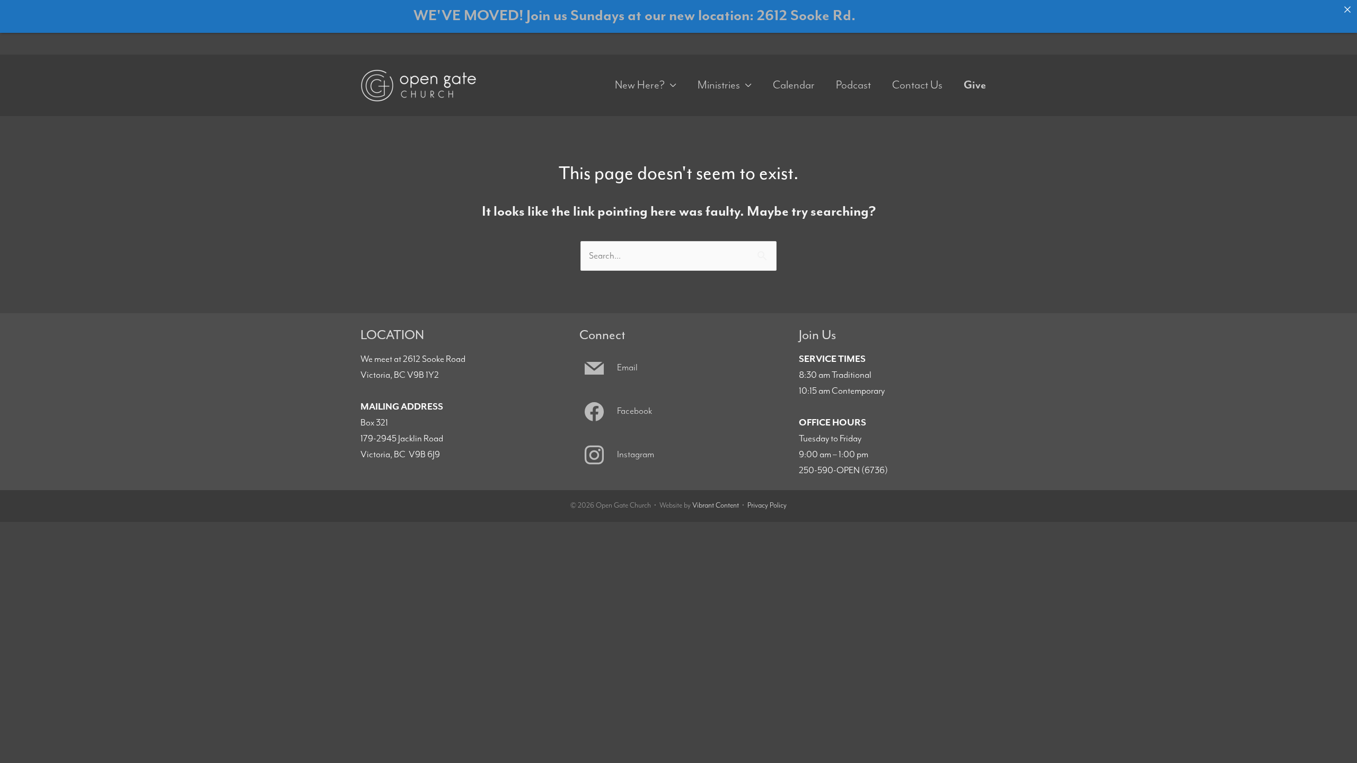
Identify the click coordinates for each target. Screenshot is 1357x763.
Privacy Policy (767, 505)
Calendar (794, 85)
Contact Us (917, 85)
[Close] (1347, 9)
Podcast (853, 85)
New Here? (640, 85)
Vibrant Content (715, 505)
